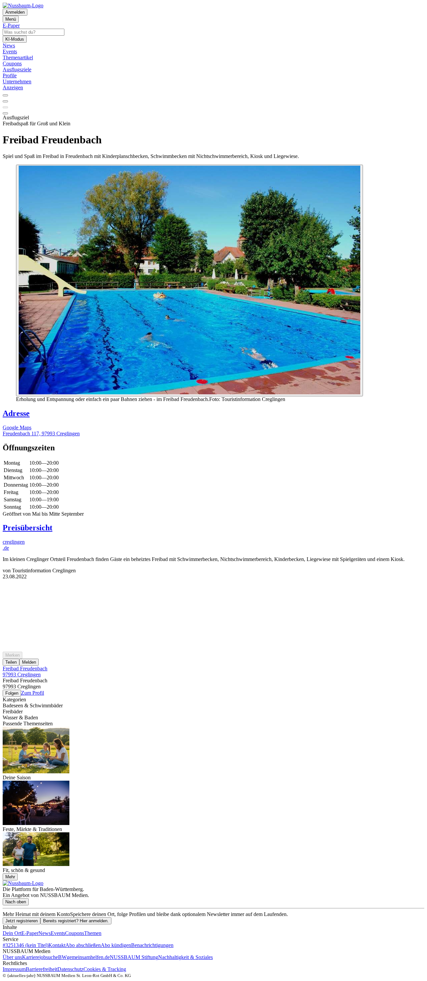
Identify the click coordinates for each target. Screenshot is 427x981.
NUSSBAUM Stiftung (134, 957)
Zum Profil (32, 693)
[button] (213, 447)
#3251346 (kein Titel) (25, 945)
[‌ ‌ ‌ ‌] (213, 592)
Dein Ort (12, 933)
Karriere (30, 957)
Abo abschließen (83, 945)
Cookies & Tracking (104, 969)
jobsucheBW (53, 957)
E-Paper (29, 933)
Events (58, 933)
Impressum (14, 969)
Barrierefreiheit (41, 969)
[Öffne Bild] (189, 280)
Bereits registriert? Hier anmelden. (76, 920)
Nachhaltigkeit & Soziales (185, 957)
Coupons (74, 933)
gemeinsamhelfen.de (88, 957)
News (44, 933)
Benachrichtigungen (152, 945)
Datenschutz (70, 969)
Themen (92, 933)
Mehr (10, 876)
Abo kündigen (116, 945)
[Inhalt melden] (5, 113)
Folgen (11, 693)
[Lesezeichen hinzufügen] (5, 107)
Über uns (12, 957)
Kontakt (56, 945)
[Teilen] (5, 101)
